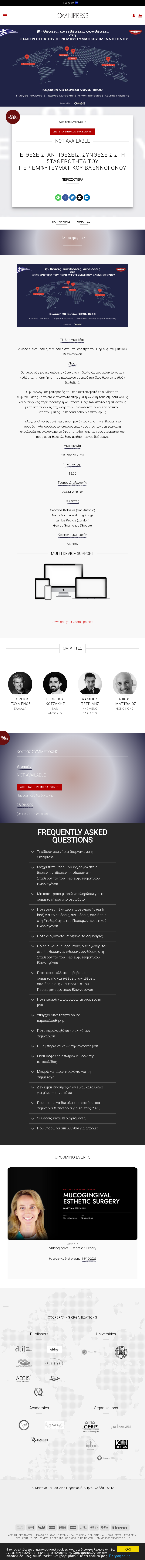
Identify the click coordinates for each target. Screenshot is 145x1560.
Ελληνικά (68, 3)
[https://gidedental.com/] (121, 1426)
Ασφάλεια (130, 1535)
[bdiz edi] (91, 1444)
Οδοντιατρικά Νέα (62, 1535)
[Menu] (5, 15)
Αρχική (12, 1535)
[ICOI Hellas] (121, 1444)
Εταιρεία (81, 1535)
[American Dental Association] (90, 1426)
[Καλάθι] (140, 15)
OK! (128, 1549)
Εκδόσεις (42, 1535)
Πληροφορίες (119, 1555)
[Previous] (15, 1218)
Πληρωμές (41, 1538)
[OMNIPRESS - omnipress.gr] (72, 15)
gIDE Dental (86, 1538)
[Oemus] (54, 1363)
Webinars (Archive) (71, 122)
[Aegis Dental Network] (24, 1378)
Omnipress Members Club (113, 1538)
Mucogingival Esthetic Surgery (72, 1248)
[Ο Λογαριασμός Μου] (134, 15)
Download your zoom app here (72, 622)
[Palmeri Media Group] (54, 1377)
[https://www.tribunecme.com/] (106, 1457)
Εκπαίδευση (26, 1535)
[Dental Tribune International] (24, 1349)
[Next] (129, 1218)
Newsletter (114, 1535)
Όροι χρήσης (23, 1538)
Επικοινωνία (96, 1535)
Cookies (70, 1538)
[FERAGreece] (24, 1425)
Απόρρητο (56, 1538)
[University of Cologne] (91, 1352)
